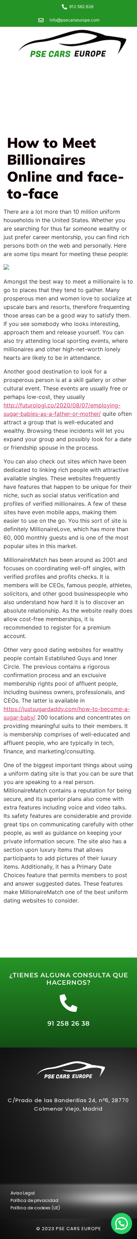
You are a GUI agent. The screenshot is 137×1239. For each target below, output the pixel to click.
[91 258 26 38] (68, 1003)
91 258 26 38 (68, 1023)
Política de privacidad (34, 1200)
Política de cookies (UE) (35, 1208)
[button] (121, 1223)
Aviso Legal (23, 1193)
